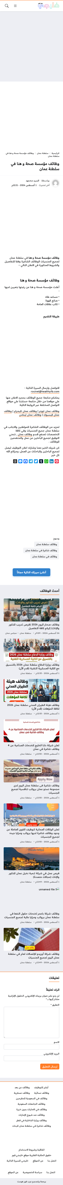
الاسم (56, 1042)
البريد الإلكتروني (51, 1053)
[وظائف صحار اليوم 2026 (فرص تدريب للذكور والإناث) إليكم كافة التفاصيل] (31, 617)
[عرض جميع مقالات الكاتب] (55, 183)
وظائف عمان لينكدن (30, 414)
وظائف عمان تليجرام (25, 411)
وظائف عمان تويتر (49, 411)
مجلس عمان (11, 633)
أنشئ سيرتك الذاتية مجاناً (31, 572)
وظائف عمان (25, 434)
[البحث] (7, 6)
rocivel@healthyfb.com (45, 391)
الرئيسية (55, 153)
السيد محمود (32, 180)
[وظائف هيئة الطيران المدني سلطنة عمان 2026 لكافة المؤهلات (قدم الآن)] (31, 697)
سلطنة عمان (42, 153)
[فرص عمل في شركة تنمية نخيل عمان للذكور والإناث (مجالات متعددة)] (31, 865)
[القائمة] (15, 6)
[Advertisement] (31, 46)
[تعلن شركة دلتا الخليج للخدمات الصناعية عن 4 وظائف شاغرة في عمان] (31, 737)
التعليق (55, 1004)
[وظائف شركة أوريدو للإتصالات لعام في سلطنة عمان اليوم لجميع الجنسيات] (31, 946)
